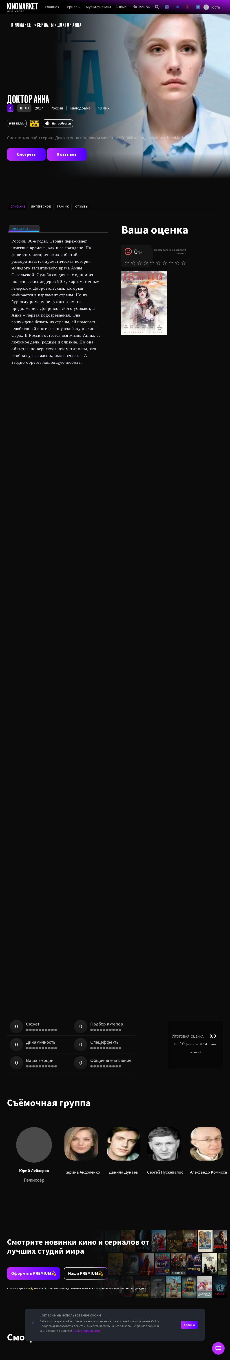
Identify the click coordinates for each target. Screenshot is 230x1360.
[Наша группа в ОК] (187, 7)
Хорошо (189, 1325)
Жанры (144, 6)
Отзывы (81, 206)
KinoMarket (22, 24)
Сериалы (72, 6)
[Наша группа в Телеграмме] (198, 7)
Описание (20, 228)
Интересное (41, 206)
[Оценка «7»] (164, 262)
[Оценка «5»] (152, 262)
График (63, 206)
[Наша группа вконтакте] (177, 7)
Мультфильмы (98, 6)
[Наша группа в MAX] (167, 7)
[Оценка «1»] (127, 262)
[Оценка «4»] (146, 262)
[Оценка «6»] (158, 262)
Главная (52, 6)
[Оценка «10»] (183, 262)
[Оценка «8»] (171, 262)
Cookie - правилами (86, 1331)
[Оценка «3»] (139, 262)
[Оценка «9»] (177, 262)
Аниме (121, 6)
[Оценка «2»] (133, 262)
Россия (57, 108)
